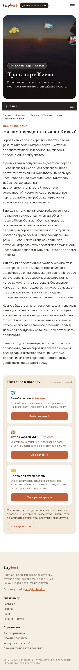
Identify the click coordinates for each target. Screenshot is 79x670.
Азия (7, 614)
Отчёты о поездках (15, 638)
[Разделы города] (72, 106)
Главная (7, 115)
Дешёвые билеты (34, 5)
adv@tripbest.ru (35, 589)
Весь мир (21, 115)
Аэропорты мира (14, 633)
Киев (59, 115)
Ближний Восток (14, 619)
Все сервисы (21, 526)
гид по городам (62, 659)
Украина (47, 115)
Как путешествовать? (17, 643)
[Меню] (72, 5)
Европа (35, 115)
